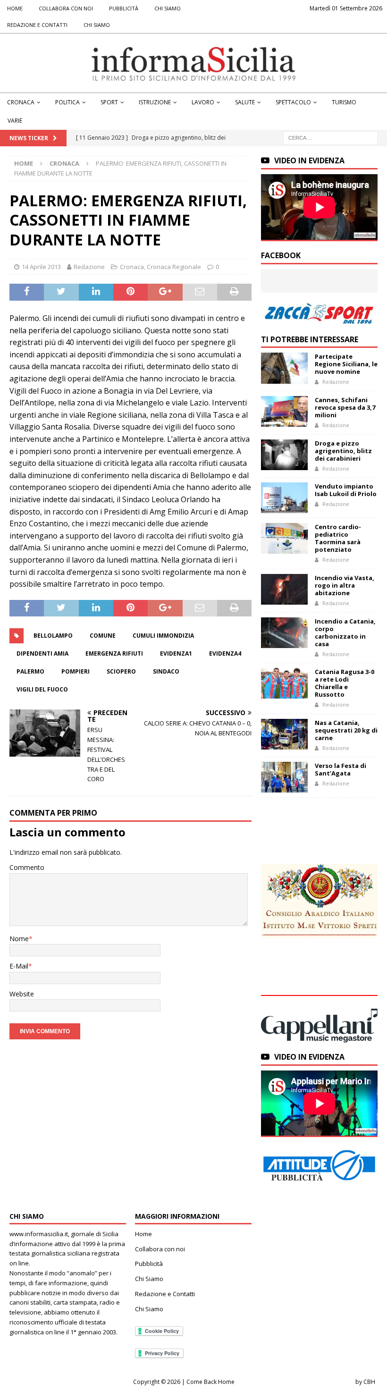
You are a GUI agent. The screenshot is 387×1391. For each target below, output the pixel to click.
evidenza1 (176, 653)
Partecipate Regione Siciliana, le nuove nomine (346, 364)
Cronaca (20, 102)
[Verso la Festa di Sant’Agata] (284, 777)
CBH (369, 1382)
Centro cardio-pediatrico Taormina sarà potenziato (338, 538)
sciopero (121, 671)
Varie (15, 121)
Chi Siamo (167, 8)
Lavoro (203, 102)
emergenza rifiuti (114, 653)
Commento (26, 867)
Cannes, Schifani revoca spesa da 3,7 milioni (345, 407)
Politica (67, 102)
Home (15, 8)
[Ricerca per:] (330, 137)
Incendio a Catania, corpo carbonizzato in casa (345, 632)
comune (103, 636)
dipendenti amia (42, 653)
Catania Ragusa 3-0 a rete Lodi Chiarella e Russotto (344, 683)
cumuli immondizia (163, 636)
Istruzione (155, 102)
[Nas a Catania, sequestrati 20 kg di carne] (284, 734)
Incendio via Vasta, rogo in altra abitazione (344, 585)
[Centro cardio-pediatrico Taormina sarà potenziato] (284, 538)
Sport (109, 102)
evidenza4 (225, 653)
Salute (245, 102)
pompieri (75, 671)
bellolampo (53, 636)
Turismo (344, 102)
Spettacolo (293, 102)
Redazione (89, 266)
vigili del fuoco (42, 689)
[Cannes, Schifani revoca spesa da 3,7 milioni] (284, 411)
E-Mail (18, 965)
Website (21, 993)
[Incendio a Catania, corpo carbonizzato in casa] (284, 632)
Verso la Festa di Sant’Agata (340, 769)
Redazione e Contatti (37, 24)
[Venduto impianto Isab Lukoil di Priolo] (284, 497)
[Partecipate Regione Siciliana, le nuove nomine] (284, 368)
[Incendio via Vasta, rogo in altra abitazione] (284, 589)
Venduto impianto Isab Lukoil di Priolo (346, 490)
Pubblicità (123, 8)
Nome (19, 938)
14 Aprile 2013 (41, 266)
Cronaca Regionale (174, 266)
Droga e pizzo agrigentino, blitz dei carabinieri (343, 451)
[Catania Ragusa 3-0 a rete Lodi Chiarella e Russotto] (284, 683)
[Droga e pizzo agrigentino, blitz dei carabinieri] (284, 454)
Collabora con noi (66, 8)
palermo (30, 671)
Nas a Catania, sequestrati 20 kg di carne (346, 730)
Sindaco (166, 671)
